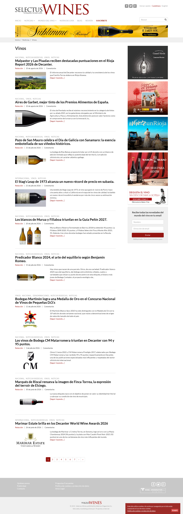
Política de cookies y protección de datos (72, 486)
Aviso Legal (60, 488)
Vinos (34, 40)
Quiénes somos (23, 483)
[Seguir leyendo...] (57, 78)
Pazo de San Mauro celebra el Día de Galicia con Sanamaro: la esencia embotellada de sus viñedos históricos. (65, 142)
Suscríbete (101, 20)
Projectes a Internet (102, 509)
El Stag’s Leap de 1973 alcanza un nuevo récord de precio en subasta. (64, 181)
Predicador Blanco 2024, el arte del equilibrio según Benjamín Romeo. (60, 259)
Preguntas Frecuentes (64, 483)
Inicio (18, 20)
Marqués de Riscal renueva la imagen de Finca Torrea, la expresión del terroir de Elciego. (63, 383)
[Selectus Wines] (52, 9)
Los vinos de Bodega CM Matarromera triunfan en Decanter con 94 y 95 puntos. (64, 342)
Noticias (28, 20)
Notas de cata (67, 20)
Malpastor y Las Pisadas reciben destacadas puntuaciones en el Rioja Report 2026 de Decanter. (64, 62)
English (165, 6)
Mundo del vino (46, 20)
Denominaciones (41, 295)
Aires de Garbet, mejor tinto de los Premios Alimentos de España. (62, 102)
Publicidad (21, 486)
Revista (89, 20)
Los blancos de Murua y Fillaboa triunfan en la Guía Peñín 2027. (61, 219)
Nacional (19, 57)
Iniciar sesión (145, 6)
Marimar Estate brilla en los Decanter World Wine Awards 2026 (61, 423)
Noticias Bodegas (34, 57)
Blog (79, 20)
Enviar (147, 235)
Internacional (22, 178)
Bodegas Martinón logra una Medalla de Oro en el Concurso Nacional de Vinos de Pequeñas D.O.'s (65, 300)
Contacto (21, 488)
